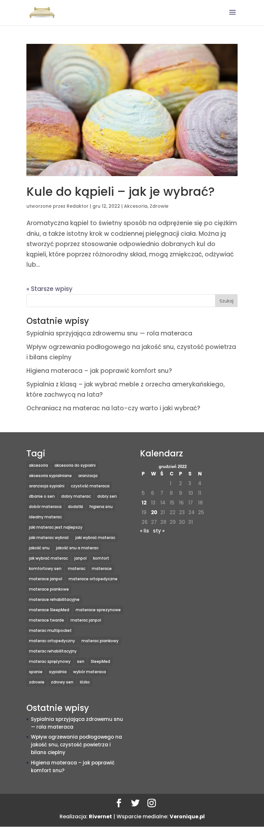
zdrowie (36, 682)
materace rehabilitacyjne (54, 599)
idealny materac (45, 517)
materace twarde (46, 620)
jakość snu (39, 548)
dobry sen (107, 496)
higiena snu (101, 506)
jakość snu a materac (77, 548)
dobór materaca (45, 506)
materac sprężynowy (50, 661)
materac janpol (86, 620)
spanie (35, 671)
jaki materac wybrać (49, 537)
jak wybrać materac (48, 558)
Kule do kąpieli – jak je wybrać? (120, 191)
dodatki (75, 506)
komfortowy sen (45, 568)
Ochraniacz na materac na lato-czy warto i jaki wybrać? (113, 408)
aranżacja (88, 475)
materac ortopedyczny (52, 640)
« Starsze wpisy (49, 288)
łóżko (85, 682)
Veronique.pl (187, 816)
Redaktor (78, 206)
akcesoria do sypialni (75, 465)
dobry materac (76, 496)
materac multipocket (50, 630)
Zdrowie (159, 206)
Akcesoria (135, 206)
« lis (144, 530)
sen (80, 661)
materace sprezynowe (98, 610)
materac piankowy (99, 640)
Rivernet (100, 816)
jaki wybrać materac (95, 537)
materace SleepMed (49, 610)
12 (144, 502)
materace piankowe (49, 589)
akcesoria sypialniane (50, 475)
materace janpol (45, 579)
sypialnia (58, 671)
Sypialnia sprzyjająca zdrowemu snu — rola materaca (109, 333)
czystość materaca (90, 486)
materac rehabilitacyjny (53, 651)
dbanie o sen (42, 496)
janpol (80, 558)
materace (102, 568)
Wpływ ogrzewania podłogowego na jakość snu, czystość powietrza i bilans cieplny (76, 744)
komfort (101, 558)
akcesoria (38, 465)
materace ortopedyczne (93, 579)
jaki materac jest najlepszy (55, 527)
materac (76, 568)
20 (154, 512)
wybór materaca (89, 671)
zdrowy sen (62, 682)
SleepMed (100, 661)
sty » (159, 530)
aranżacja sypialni (46, 486)
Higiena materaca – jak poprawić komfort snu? (99, 370)
